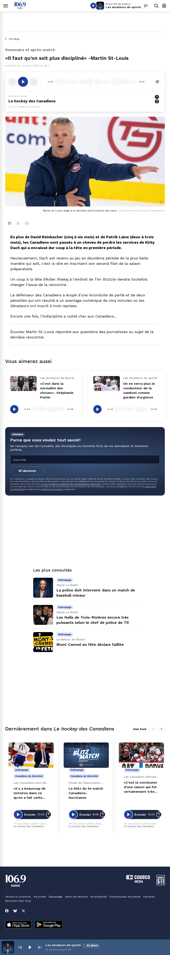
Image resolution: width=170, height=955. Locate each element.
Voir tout (139, 729)
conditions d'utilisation (51, 489)
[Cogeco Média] (138, 882)
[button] (20, 947)
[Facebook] (9, 223)
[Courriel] (27, 223)
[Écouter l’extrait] (23, 82)
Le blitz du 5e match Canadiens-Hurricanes (86, 793)
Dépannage (55, 896)
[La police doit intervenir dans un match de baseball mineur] (43, 588)
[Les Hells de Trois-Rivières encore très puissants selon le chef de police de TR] (43, 615)
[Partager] (158, 82)
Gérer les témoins (76, 896)
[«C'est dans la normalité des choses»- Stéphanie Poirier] (23, 383)
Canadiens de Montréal (29, 776)
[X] (23, 910)
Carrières (149, 896)
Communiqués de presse (125, 896)
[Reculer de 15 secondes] (12, 82)
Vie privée (39, 896)
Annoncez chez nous (18, 900)
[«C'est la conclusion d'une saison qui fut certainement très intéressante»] (141, 755)
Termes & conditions (18, 896)
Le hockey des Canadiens (32, 101)
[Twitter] (18, 223)
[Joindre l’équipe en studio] (146, 5)
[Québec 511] (161, 884)
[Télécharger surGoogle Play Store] (49, 924)
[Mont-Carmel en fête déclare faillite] (43, 642)
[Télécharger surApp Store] (18, 924)
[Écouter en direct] (93, 5)
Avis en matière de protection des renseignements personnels (71, 484)
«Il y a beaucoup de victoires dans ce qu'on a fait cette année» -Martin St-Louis (29, 793)
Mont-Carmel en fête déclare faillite (90, 644)
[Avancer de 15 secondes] (34, 82)
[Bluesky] (15, 910)
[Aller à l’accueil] (20, 8)
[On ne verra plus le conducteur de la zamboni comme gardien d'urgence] (106, 383)
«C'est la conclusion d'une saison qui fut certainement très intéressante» (140, 787)
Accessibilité (98, 896)
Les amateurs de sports (123, 7)
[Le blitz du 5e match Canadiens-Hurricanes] (86, 755)
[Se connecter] (164, 5)
